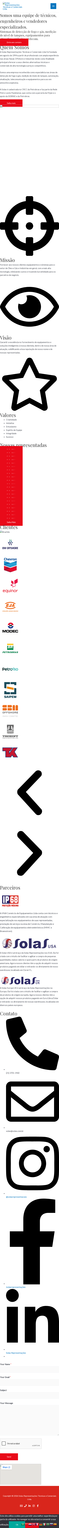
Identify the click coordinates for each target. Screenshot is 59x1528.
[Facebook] (37, 1506)
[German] (41, 1524)
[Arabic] (23, 1524)
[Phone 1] (25, 1506)
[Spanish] (55, 1524)
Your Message (6, 1403)
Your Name (5, 1364)
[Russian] (51, 1524)
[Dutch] (30, 1524)
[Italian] (44, 1524)
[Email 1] (21, 1506)
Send (9, 1457)
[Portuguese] (48, 1524)
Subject (3, 1390)
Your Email (5, 1377)
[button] (29, 793)
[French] (37, 1524)
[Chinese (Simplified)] (26, 1524)
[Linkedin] (29, 1506)
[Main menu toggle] (53, 6)
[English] (34, 1524)
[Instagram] (33, 1506)
